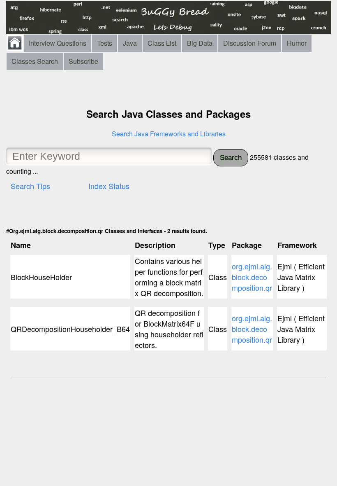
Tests (104, 43)
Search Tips (30, 185)
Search (231, 157)
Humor (297, 43)
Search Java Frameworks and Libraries (169, 133)
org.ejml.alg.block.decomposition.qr (252, 277)
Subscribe (83, 61)
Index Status (108, 185)
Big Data (199, 43)
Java (130, 43)
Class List (162, 43)
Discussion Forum (249, 43)
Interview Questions (57, 43)
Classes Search (35, 61)
